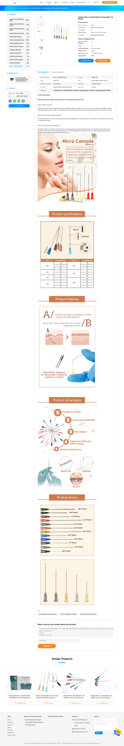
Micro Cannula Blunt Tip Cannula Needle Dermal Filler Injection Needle (72, 698)
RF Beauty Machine (19, 50)
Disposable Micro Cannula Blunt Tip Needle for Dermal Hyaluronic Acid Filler (44, 698)
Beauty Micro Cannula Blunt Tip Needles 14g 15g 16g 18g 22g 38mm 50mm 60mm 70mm (98, 698)
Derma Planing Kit (19, 63)
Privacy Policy (12, 735)
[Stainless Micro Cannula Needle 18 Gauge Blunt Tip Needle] (60, 31)
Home (9, 720)
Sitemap (10, 730)
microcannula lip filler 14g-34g (88, 614)
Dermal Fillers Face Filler (19, 33)
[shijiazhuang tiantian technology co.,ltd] (15, 3)
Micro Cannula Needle (19, 66)
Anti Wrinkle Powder (19, 36)
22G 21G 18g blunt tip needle (68, 614)
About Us (10, 725)
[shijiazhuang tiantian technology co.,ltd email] (10, 100)
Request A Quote (110, 2)
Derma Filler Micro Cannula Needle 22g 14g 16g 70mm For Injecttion (21, 79)
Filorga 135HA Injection (19, 43)
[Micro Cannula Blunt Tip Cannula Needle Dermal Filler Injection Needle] (72, 680)
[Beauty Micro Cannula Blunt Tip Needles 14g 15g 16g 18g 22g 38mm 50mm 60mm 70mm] (100, 680)
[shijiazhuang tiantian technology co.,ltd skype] (23, 100)
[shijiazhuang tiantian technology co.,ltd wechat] (18, 100)
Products (10, 722)
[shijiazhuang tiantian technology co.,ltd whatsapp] (14, 100)
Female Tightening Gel (19, 59)
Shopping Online (81, 2)
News (9, 727)
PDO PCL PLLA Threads (19, 46)
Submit (47, 646)
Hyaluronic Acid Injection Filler (19, 29)
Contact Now (19, 106)
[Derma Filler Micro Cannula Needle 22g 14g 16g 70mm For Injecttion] (12, 80)
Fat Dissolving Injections (19, 40)
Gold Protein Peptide (19, 56)
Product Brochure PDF (97, 35)
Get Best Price (86, 60)
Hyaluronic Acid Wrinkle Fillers (19, 24)
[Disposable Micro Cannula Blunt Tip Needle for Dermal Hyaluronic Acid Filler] (45, 680)
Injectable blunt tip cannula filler (48, 614)
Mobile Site (11, 732)
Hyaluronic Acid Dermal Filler (19, 20)
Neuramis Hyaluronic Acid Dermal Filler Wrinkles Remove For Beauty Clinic (34, 722)
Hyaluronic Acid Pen (19, 53)
